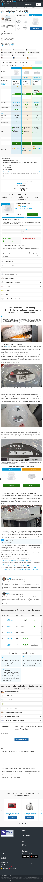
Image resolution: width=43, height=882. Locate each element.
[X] (24, 190)
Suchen (38, 4)
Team (23, 837)
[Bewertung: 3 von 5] (21, 184)
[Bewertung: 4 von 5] (23, 184)
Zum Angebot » (16, 143)
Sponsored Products (26, 850)
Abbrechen (32, 739)
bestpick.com (4, 870)
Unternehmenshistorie (26, 835)
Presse (23, 841)
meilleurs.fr (14, 866)
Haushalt (10, 7)
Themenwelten (25, 839)
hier (38, 860)
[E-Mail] (19, 190)
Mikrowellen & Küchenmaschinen (17, 7)
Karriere (23, 838)
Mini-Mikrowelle (12, 814)
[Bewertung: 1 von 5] (18, 184)
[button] (16, 489)
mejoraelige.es (5, 868)
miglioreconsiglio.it (5, 866)
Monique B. (8, 593)
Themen (23, 844)
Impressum (18, 880)
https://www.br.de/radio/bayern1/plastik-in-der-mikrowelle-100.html (16, 560)
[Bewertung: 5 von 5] (25, 184)
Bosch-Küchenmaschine (30, 814)
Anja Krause (8, 578)
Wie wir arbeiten (25, 834)
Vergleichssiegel (25, 851)
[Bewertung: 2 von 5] (20, 184)
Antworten (40, 758)
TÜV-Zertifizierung (25, 845)
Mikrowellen (8, 346)
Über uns (23, 832)
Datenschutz (12, 880)
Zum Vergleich (12, 817)
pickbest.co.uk (13, 868)
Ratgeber (23, 842)
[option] (13, 810)
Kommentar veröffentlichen (21, 739)
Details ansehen (36, 28)
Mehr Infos (14, 1)
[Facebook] (21, 190)
